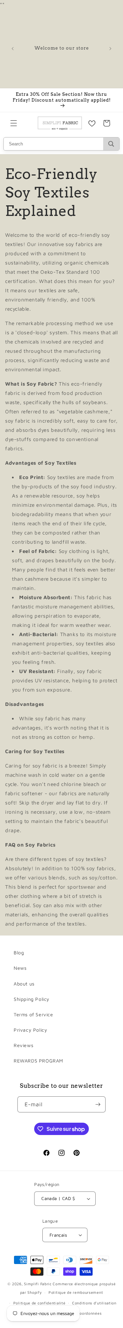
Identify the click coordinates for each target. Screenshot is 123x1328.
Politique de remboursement (76, 1292)
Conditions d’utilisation (94, 1303)
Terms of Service (33, 1014)
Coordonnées (89, 1313)
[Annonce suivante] (110, 48)
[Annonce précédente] (12, 48)
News (20, 968)
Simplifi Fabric (38, 1283)
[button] (13, 123)
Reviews (23, 1045)
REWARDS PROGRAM (38, 1060)
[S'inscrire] (97, 1104)
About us (24, 984)
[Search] (111, 144)
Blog (19, 952)
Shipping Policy (32, 999)
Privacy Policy (30, 1030)
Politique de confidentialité (39, 1303)
